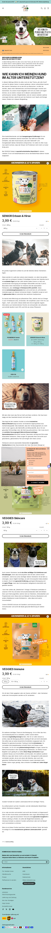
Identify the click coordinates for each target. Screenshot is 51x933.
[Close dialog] (48, 448)
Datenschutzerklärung (40, 479)
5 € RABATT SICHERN (37, 482)
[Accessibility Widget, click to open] (48, 466)
